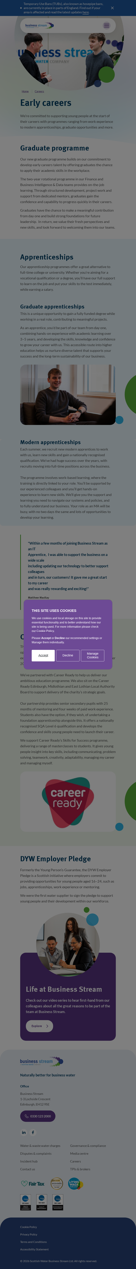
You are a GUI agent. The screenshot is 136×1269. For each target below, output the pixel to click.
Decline (68, 655)
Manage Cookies (92, 655)
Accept (43, 655)
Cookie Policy (45, 630)
